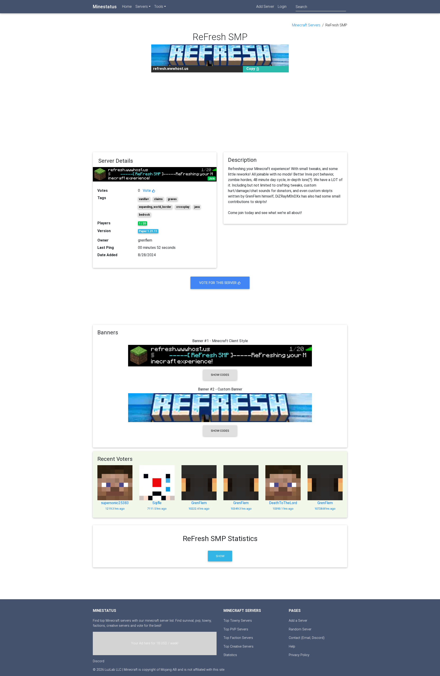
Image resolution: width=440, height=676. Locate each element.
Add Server (265, 6)
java (197, 207)
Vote (147, 190)
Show (220, 556)
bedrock (144, 214)
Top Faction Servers (238, 638)
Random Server (300, 629)
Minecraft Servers (306, 25)
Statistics (230, 655)
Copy (251, 68)
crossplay (182, 207)
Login (282, 6)
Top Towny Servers (237, 621)
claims (158, 199)
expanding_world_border (155, 207)
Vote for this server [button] (218, 283)
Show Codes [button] (220, 374)
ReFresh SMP (336, 25)
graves (172, 199)
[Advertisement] (220, 112)
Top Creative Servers (238, 647)
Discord (98, 661)
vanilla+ (144, 199)
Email (306, 638)
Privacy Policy (299, 655)
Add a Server (298, 621)
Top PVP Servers (235, 629)
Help (292, 647)
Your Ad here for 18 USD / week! (154, 643)
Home (127, 6)
